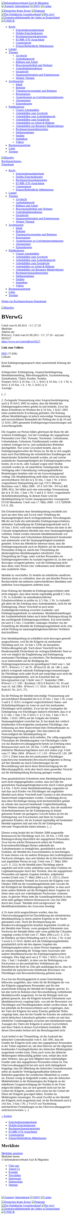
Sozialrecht (22, 71)
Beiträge (20, 87)
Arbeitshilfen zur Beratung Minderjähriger (40, 125)
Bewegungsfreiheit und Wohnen (34, 65)
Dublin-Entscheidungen (29, 33)
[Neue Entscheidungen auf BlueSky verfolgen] (37, 158)
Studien (20, 135)
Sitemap (13, 1184)
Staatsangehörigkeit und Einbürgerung (37, 74)
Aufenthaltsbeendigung (29, 68)
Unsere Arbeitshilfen (27, 109)
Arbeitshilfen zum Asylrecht (32, 113)
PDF (4, 353)
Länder (13, 49)
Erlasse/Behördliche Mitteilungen (35, 45)
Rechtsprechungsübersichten (32, 129)
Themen (13, 52)
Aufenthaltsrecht (25, 58)
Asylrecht (21, 55)
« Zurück (6, 1116)
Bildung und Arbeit (27, 61)
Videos (20, 141)
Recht (12, 26)
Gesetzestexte (23, 42)
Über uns (14, 1165)
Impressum (15, 1178)
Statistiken (21, 138)
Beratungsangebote (19, 145)
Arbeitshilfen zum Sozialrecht (32, 119)
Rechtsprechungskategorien (31, 36)
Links (12, 148)
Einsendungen (24, 103)
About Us (14, 1168)
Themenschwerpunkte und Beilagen (36, 90)
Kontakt (13, 1172)
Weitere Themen (25, 77)
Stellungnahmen (25, 132)
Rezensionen (23, 93)
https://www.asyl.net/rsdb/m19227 (20, 341)
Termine (13, 151)
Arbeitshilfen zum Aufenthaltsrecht (35, 116)
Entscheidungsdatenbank (30, 29)
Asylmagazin (16, 81)
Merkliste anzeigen (12, 1153)
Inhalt (19, 84)
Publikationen (16, 106)
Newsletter (15, 1175)
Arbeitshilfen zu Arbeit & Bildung (35, 122)
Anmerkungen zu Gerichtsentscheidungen (39, 97)
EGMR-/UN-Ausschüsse (30, 39)
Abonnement (23, 100)
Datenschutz (16, 1181)
